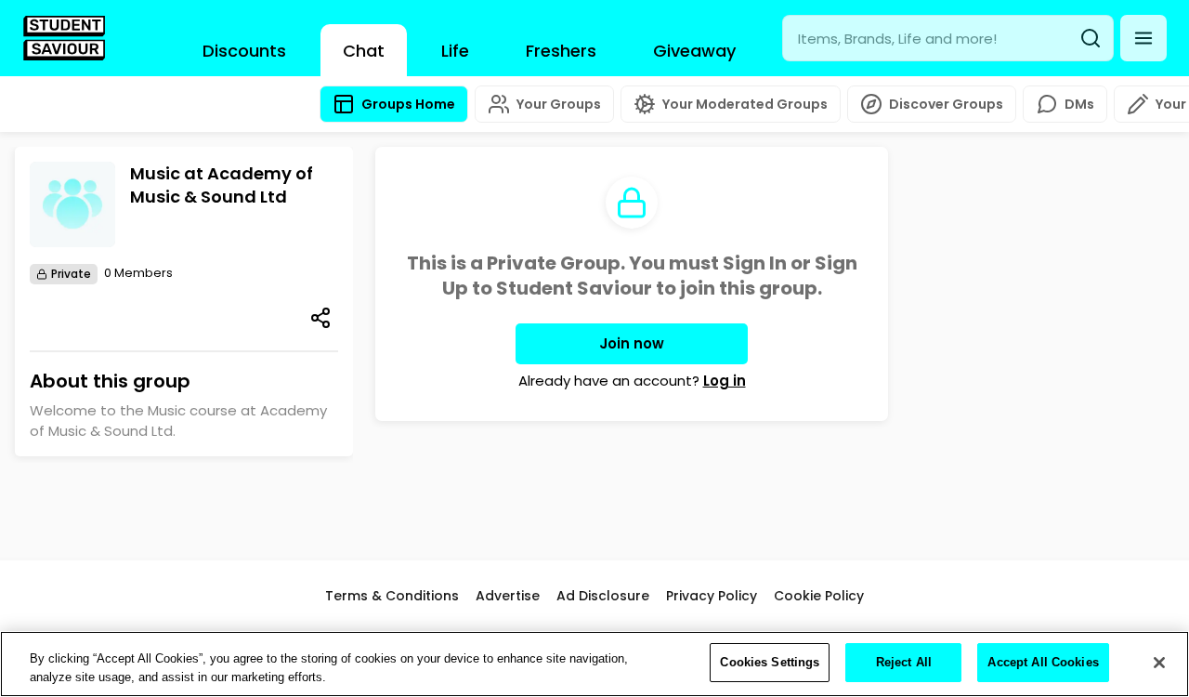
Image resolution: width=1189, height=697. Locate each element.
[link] (64, 38)
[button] (1143, 38)
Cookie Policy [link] (819, 595)
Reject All (904, 662)
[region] (594, 664)
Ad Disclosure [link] (602, 595)
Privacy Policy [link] (711, 595)
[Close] (1159, 662)
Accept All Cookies (1042, 662)
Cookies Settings (769, 662)
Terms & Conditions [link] (392, 595)
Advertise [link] (508, 595)
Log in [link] (724, 380)
